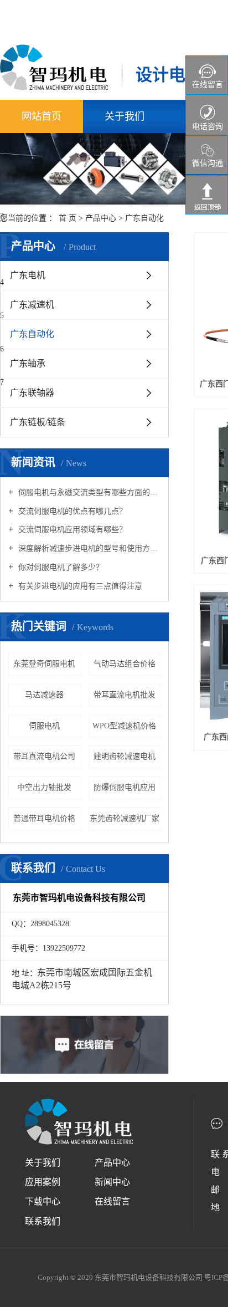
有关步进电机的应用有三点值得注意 (79, 586)
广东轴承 (27, 363)
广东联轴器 (32, 392)
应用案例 (42, 1182)
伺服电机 (44, 726)
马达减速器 (44, 695)
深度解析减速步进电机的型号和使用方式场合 (88, 548)
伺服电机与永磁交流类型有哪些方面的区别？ (88, 492)
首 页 (67, 218)
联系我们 (42, 1221)
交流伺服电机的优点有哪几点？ (71, 511)
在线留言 (112, 1201)
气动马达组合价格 (125, 664)
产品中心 (100, 218)
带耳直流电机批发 (125, 695)
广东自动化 (144, 218)
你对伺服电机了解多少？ (59, 567)
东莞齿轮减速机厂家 (124, 818)
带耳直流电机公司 (44, 756)
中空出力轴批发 (44, 787)
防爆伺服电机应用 (125, 787)
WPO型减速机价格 (124, 726)
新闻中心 (112, 1182)
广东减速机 (32, 304)
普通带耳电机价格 (44, 818)
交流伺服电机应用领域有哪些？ (71, 529)
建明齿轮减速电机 (125, 756)
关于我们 (124, 116)
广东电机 (27, 275)
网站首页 (41, 116)
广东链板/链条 (37, 422)
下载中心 (42, 1201)
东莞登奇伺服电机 (44, 664)
